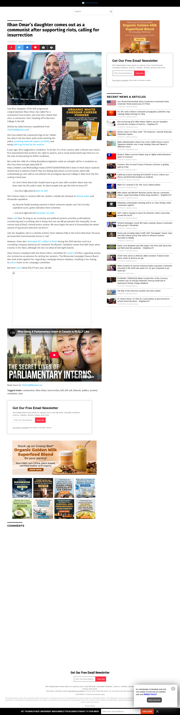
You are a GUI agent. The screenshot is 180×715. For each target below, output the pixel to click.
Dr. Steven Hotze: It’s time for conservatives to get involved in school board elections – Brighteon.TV (143, 300)
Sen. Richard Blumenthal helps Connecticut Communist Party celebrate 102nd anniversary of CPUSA (143, 102)
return (13, 262)
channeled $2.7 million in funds (42, 241)
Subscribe (147, 711)
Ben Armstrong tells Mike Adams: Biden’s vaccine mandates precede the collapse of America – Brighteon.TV (142, 123)
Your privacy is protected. (21, 427)
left (62, 390)
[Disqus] (54, 562)
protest (93, 390)
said (15, 218)
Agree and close (154, 700)
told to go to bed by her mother (28, 144)
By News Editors (132, 107)
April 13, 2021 (42, 191)
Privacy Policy (90, 706)
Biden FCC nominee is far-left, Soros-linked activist (138, 185)
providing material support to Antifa (31, 141)
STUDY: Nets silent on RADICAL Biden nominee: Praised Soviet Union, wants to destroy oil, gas (143, 257)
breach (70, 253)
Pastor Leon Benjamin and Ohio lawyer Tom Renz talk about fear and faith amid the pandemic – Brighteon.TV (144, 247)
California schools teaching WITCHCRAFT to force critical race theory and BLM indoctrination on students (143, 176)
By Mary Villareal (132, 137)
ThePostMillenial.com (17, 130)
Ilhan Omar (41, 390)
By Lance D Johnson (133, 180)
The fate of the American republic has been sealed (138, 291)
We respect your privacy (76, 691)
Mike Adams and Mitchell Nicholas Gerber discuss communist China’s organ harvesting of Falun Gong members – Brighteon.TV (144, 194)
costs (18, 268)
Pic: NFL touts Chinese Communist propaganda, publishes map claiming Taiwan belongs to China (143, 113)
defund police (83, 196)
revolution (12, 393)
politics (85, 390)
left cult (68, 390)
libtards (77, 390)
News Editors (28, 42)
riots (20, 393)
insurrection (53, 390)
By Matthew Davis (132, 149)
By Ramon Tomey (132, 127)
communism (29, 390)
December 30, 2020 (45, 213)
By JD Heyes (130, 241)
